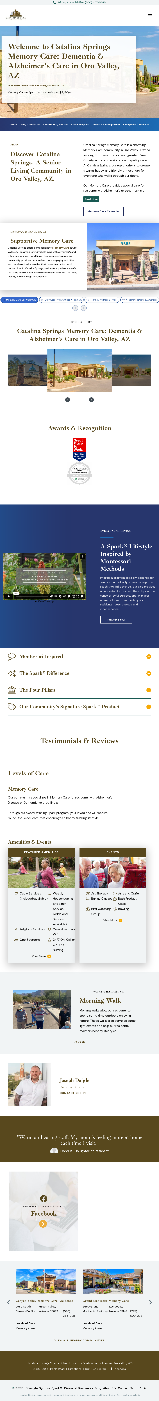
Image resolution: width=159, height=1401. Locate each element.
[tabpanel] (79, 256)
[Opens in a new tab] (140, 1388)
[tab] (19, 300)
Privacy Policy (108, 1395)
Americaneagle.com (91, 1395)
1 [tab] (76, 1042)
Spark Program (80, 124)
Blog (98, 1388)
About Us (109, 1388)
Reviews (144, 124)
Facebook (119, 1369)
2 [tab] (79, 1042)
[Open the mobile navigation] (150, 15)
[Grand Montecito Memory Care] (113, 1281)
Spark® (57, 1388)
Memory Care (60, 247)
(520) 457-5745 (95, 1369)
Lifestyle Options (38, 1388)
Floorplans (129, 124)
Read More (91, 199)
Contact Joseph (74, 1093)
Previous (67, 399)
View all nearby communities (79, 1340)
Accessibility (133, 1395)
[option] (32, 370)
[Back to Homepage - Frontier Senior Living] (17, 1389)
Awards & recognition (106, 124)
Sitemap (121, 1395)
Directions (75, 1369)
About (13, 124)
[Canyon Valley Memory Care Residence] (46, 1281)
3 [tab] (83, 1042)
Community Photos (55, 124)
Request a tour (116, 619)
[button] (103, 211)
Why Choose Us (30, 124)
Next (91, 399)
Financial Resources (78, 1388)
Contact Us (125, 1388)
